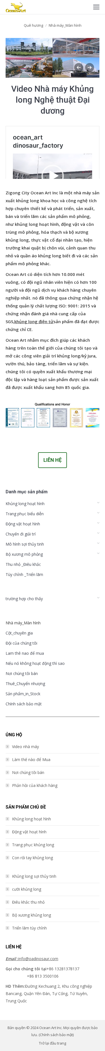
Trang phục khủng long (33, 844)
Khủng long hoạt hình (31, 819)
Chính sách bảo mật (56, 1034)
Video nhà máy (25, 746)
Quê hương (33, 25)
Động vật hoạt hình (29, 831)
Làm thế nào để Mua (31, 759)
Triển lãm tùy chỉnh (29, 928)
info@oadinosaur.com (32, 958)
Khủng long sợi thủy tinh (34, 876)
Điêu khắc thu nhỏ (28, 902)
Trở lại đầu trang (52, 1043)
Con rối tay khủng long (32, 857)
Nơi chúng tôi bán (28, 772)
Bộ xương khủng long (31, 915)
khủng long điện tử (33, 321)
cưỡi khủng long (26, 889)
